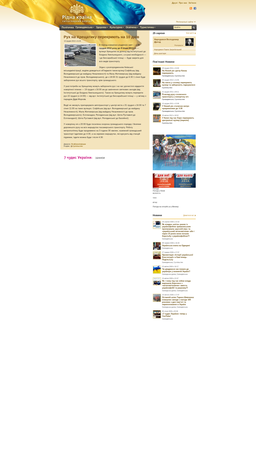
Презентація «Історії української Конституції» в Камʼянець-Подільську (177, 257)
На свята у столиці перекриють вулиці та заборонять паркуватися (178, 83)
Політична (68, 27)
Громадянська (84, 27)
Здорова (101, 27)
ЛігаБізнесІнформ (78, 144)
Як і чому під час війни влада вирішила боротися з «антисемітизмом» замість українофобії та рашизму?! (176, 284)
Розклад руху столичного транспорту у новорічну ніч (175, 95)
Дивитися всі (188, 215)
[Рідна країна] (77, 13)
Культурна (116, 27)
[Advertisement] (128, 389)
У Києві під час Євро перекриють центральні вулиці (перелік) (178, 119)
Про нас (183, 3)
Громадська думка (169, 274)
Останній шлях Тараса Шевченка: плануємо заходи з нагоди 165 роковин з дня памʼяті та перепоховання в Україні (178, 301)
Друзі (174, 3)
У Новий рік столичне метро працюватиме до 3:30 (175, 107)
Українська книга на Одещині (176, 245)
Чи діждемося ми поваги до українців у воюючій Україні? (176, 270)
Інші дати (190, 33)
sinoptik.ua (166, 207)
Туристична (147, 27)
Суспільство (78, 146)
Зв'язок (192, 3)
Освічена (131, 27)
